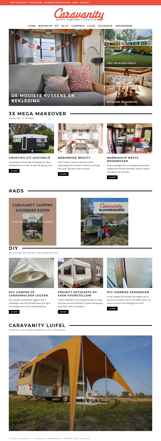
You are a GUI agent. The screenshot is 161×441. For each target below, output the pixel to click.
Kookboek (105, 26)
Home (32, 26)
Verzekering (124, 26)
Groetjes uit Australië (29, 157)
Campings (78, 26)
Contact (85, 3)
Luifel (91, 26)
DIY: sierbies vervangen (128, 292)
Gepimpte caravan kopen (57, 3)
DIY (57, 26)
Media (75, 3)
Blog (65, 26)
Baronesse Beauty (74, 157)
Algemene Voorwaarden (47, 438)
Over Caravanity (19, 3)
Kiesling (85, 438)
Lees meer (14, 171)
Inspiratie (45, 26)
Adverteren (35, 3)
